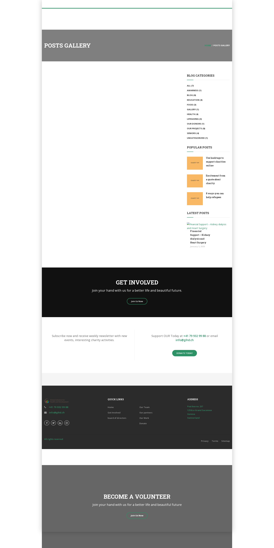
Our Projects (194, 128)
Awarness (192, 90)
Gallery (191, 109)
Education (193, 99)
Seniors (191, 133)
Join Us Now (137, 301)
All (189, 85)
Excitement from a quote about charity (215, 179)
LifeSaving (193, 118)
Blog (190, 95)
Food (190, 104)
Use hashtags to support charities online (215, 161)
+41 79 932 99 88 (194, 336)
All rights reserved (53, 439)
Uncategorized (196, 138)
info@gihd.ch (185, 340)
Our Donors (194, 123)
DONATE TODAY (184, 353)
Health (191, 114)
